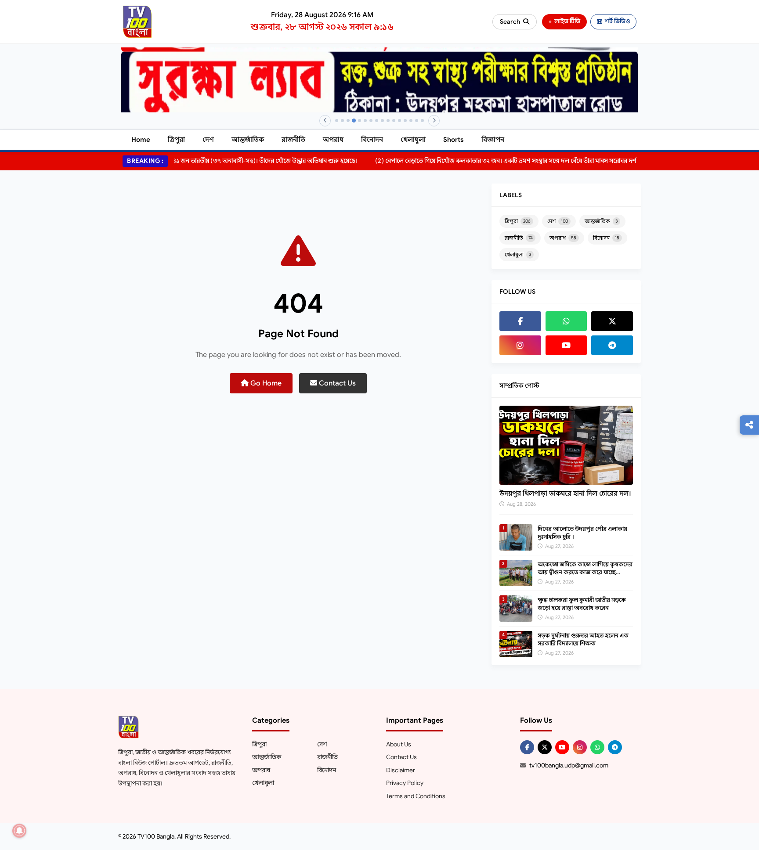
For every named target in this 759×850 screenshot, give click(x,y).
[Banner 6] (365, 120)
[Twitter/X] (545, 747)
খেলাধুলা (413, 140)
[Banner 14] (410, 120)
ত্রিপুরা (176, 140)
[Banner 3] (348, 120)
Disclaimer (400, 770)
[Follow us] (749, 425)
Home (140, 140)
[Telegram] (612, 345)
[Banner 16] (422, 120)
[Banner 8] (376, 120)
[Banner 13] (405, 120)
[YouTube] (566, 345)
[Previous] (325, 120)
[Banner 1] (336, 120)
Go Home (265, 383)
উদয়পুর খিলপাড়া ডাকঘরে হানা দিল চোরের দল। (565, 493)
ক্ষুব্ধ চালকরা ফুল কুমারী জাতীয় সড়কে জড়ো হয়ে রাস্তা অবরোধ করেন (582, 604)
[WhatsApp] (566, 321)
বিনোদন (372, 140)
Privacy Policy (404, 783)
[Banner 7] (370, 120)
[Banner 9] (382, 120)
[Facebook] (520, 321)
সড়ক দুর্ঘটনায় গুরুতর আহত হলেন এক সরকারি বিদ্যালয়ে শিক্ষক (583, 639)
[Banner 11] (393, 120)
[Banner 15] (416, 120)
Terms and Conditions (415, 796)
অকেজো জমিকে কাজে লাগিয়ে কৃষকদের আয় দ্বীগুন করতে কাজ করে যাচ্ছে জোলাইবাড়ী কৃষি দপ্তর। (585, 572)
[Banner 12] (399, 120)
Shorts (453, 140)
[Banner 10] (388, 120)
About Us (398, 744)
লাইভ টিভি (567, 21)
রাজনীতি (293, 140)
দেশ (208, 140)
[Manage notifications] (19, 831)
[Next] (434, 120)
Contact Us (336, 383)
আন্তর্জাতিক (247, 140)
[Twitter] (612, 321)
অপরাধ (333, 140)
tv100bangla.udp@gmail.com (568, 765)
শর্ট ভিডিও (617, 21)
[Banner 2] (342, 120)
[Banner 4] (354, 120)
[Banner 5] (359, 120)
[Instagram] (520, 345)
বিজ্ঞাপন (492, 140)
